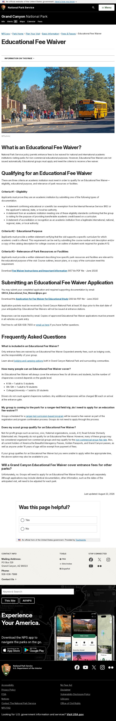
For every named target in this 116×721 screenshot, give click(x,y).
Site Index (66, 563)
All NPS (27, 600)
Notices (5, 698)
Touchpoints (81, 539)
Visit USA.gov (75, 714)
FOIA (4, 694)
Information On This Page (25, 58)
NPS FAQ (6, 708)
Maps (22, 21)
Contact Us (8, 579)
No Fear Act (66, 685)
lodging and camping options (28, 361)
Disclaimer (65, 689)
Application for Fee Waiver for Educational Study (42, 299)
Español (65, 568)
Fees (40, 21)
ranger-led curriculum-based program (44, 416)
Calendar (31, 21)
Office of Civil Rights (70, 703)
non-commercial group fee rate (91, 439)
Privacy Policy (9, 689)
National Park (24, 16)
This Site (10, 600)
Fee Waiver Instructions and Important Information (39, 270)
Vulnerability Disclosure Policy (75, 694)
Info (3, 21)
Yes (28, 520)
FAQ (63, 559)
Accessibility (8, 685)
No (27, 528)
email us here (42, 325)
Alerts (11, 21)
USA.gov (64, 698)
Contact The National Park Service (19, 703)
